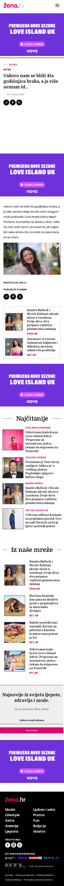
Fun (36, 820)
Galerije (12, 826)
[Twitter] (19, 105)
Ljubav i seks (44, 809)
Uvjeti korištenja (13, 880)
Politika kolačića (45, 875)
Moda (10, 809)
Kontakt (9, 875)
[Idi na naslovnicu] (14, 7)
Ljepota (11, 831)
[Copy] (6, 105)
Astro (13, 64)
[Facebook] (13, 105)
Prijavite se (31, 730)
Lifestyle (12, 815)
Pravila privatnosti (25, 875)
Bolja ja (39, 826)
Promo (39, 815)
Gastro (39, 831)
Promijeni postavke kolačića (38, 880)
